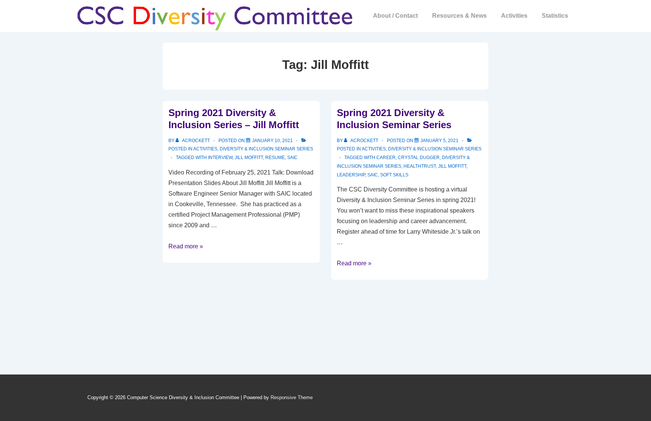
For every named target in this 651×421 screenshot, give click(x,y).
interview (220, 157)
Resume (275, 157)
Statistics (555, 15)
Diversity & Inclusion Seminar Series (266, 149)
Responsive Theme (291, 397)
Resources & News (459, 15)
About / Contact (395, 15)
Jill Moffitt (249, 157)
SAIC (292, 157)
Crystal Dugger (419, 157)
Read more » (185, 246)
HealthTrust (419, 166)
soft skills (394, 175)
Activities (514, 15)
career (386, 157)
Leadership (351, 175)
